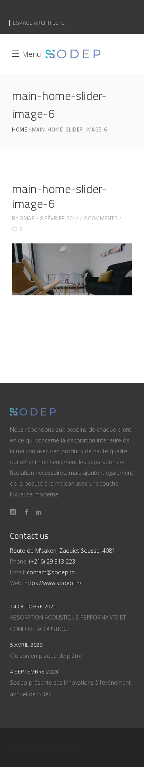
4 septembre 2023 (34, 671)
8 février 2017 (59, 218)
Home (19, 129)
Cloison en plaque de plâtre (46, 655)
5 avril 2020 (26, 644)
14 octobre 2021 (33, 606)
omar (27, 218)
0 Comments (101, 218)
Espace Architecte (39, 23)
